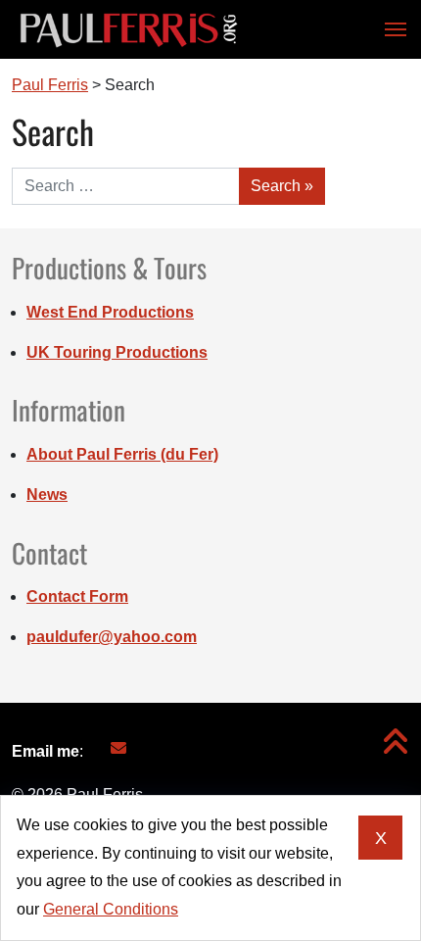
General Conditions (110, 909)
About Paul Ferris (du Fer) (122, 454)
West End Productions (110, 312)
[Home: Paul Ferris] (129, 29)
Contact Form (77, 596)
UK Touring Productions (117, 352)
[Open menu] (389, 29)
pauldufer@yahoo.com (111, 636)
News (47, 494)
